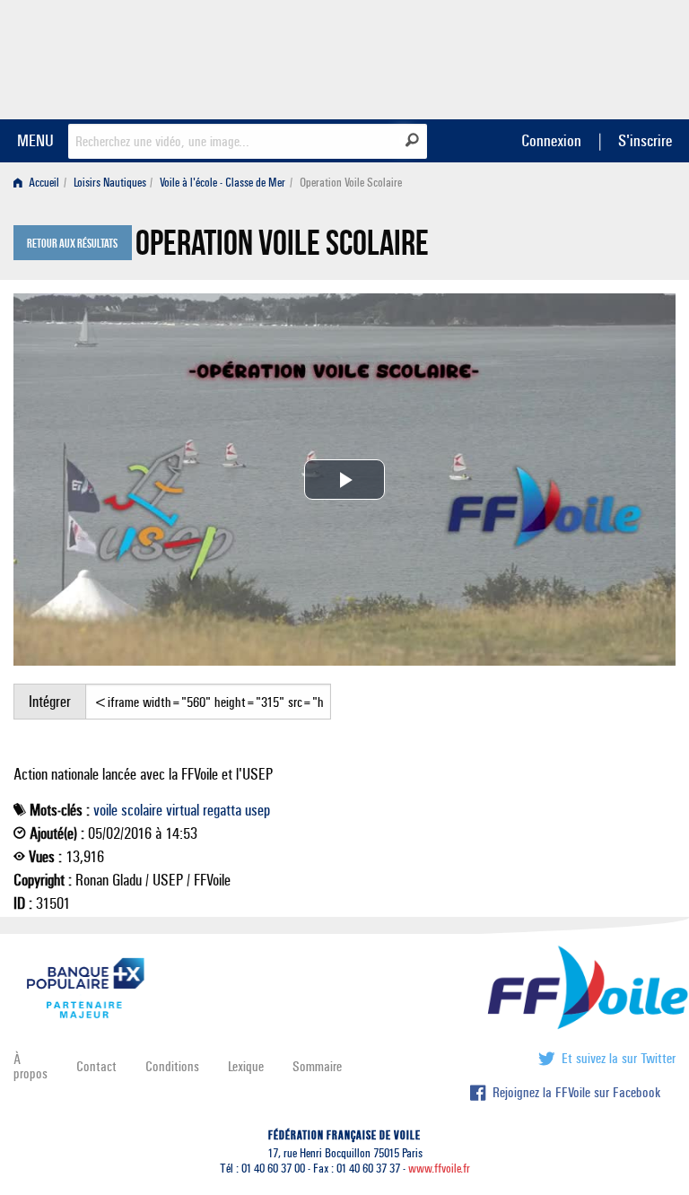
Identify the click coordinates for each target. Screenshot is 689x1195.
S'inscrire (645, 140)
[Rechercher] (412, 140)
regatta (222, 810)
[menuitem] (39, 182)
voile (105, 810)
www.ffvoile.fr (439, 1168)
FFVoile (562, 56)
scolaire (141, 810)
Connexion (551, 140)
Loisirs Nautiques (110, 182)
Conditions (172, 1066)
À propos (30, 1066)
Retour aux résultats (72, 244)
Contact (96, 1066)
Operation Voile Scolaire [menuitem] (351, 182)
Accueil (42, 182)
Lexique (246, 1066)
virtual (182, 810)
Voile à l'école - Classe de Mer (222, 182)
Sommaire (317, 1066)
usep (257, 810)
